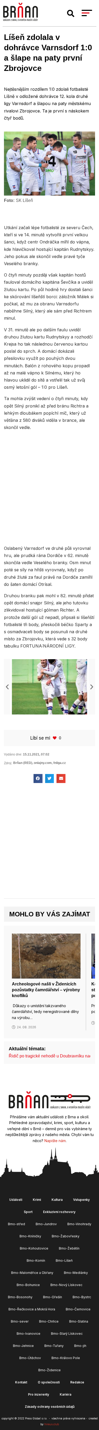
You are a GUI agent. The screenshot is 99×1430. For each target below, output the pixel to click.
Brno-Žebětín (69, 1248)
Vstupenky (81, 1200)
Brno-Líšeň (64, 1260)
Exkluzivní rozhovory (59, 1212)
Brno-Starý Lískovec (67, 1334)
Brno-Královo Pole (65, 1358)
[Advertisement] (49, 487)
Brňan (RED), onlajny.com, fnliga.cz (39, 763)
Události (15, 1200)
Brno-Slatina (78, 1321)
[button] (70, 13)
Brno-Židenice (49, 1370)
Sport (28, 1212)
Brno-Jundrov (46, 1224)
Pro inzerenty (38, 1394)
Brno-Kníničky (30, 1236)
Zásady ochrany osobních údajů (49, 1407)
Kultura (57, 1200)
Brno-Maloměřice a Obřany (32, 1273)
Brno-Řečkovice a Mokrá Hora (31, 1309)
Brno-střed (16, 1224)
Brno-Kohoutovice (34, 1248)
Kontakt (21, 1382)
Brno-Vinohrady (79, 1224)
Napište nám (55, 1140)
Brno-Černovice (78, 1309)
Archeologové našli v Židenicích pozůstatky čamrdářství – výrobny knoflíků (46, 990)
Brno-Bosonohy (20, 1297)
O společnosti (49, 1382)
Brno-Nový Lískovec (66, 1285)
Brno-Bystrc (82, 1297)
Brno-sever (20, 1321)
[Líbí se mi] (55, 738)
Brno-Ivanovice (28, 1334)
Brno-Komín (36, 1260)
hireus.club (51, 1424)
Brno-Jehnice (23, 1346)
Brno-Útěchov (30, 1358)
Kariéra (65, 1394)
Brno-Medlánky (76, 1273)
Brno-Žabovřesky (65, 1236)
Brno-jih (80, 1346)
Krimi (37, 1200)
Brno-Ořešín (52, 1297)
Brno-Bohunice (28, 1285)
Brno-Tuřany (54, 1346)
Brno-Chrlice (49, 1321)
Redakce (77, 1382)
